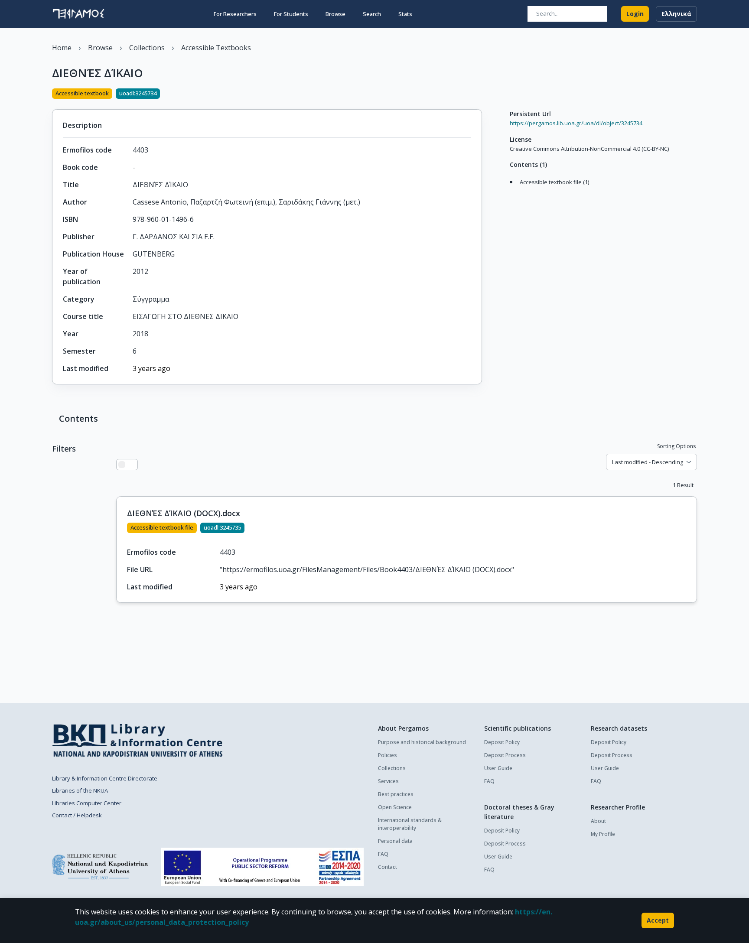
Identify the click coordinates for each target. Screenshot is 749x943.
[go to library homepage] (137, 740)
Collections (392, 768)
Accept (658, 920)
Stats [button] (405, 14)
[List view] (121, 464)
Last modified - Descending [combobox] (647, 462)
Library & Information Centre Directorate (104, 778)
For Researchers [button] (235, 14)
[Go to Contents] (507, 191)
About (598, 821)
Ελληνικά (676, 14)
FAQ (383, 854)
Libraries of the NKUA (80, 790)
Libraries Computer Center (86, 803)
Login (635, 14)
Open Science (395, 807)
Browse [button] (335, 14)
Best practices (396, 794)
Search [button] (372, 14)
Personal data (395, 841)
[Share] (478, 94)
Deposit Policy (502, 742)
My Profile (603, 834)
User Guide (498, 768)
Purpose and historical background (422, 742)
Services (388, 781)
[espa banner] (262, 867)
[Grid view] (132, 464)
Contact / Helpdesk (77, 815)
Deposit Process (505, 755)
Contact (387, 867)
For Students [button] (291, 14)
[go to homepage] (78, 14)
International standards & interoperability (410, 824)
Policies (387, 755)
